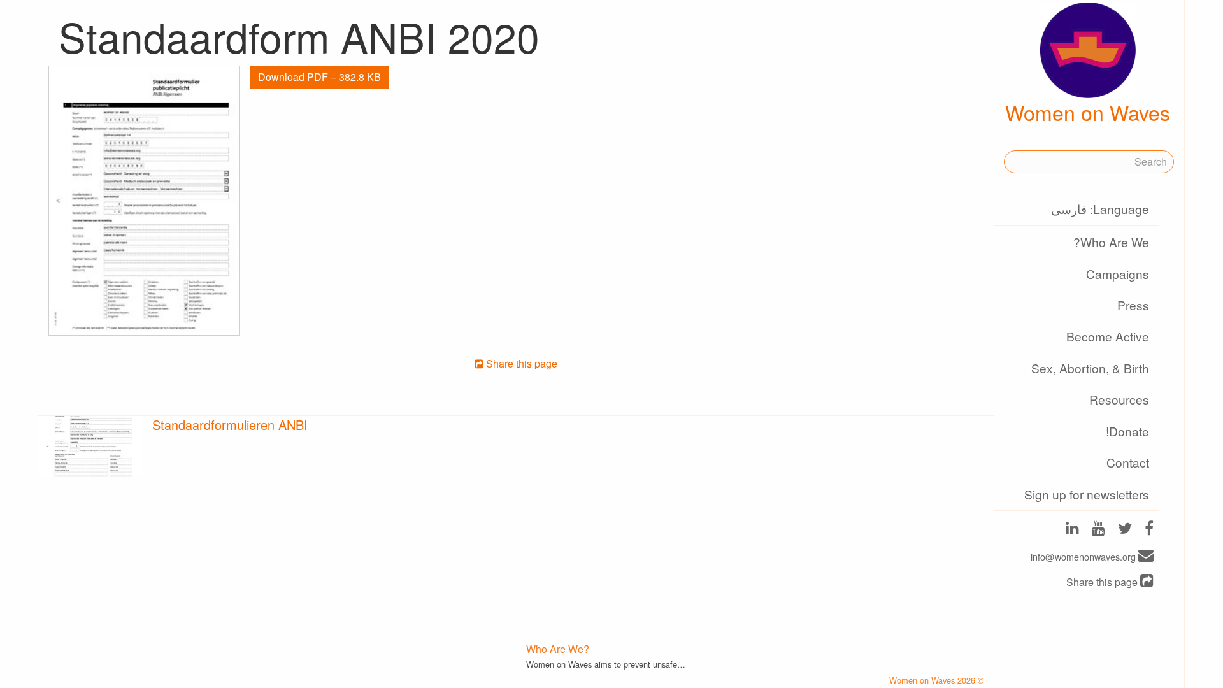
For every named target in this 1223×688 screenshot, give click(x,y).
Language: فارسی (1100, 208)
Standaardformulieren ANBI (230, 424)
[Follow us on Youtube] (1098, 529)
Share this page (1103, 582)
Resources (1119, 399)
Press (1133, 304)
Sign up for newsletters (1086, 494)
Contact (1127, 462)
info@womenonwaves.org (1084, 556)
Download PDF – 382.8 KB (319, 76)
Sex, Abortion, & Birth (1090, 367)
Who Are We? (1111, 241)
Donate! (1127, 431)
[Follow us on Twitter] (1125, 529)
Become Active (1107, 336)
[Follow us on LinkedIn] (1072, 529)
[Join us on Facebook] (1149, 529)
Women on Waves (1087, 112)
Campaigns (1117, 273)
